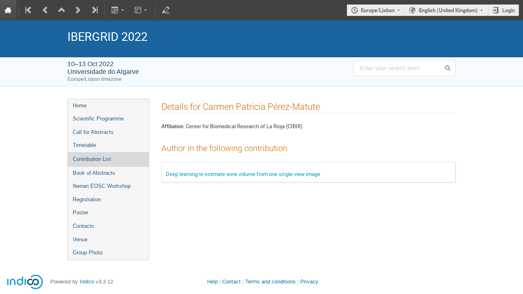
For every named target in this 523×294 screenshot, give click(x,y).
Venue (80, 239)
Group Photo (88, 252)
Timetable (84, 145)
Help (212, 281)
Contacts (83, 226)
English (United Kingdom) (448, 10)
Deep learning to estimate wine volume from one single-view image (243, 174)
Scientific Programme (98, 119)
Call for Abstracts (93, 132)
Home (80, 105)
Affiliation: (173, 126)
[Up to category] (62, 10)
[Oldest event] (29, 10)
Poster (80, 212)
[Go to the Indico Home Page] (8, 10)
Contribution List (92, 159)
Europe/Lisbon (378, 10)
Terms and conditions (270, 281)
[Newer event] (78, 10)
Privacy (309, 281)
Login (508, 10)
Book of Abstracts (94, 173)
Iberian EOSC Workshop (102, 186)
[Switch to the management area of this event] (166, 10)
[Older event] (45, 10)
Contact (231, 281)
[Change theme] (141, 10)
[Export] (118, 10)
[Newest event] (94, 10)
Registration (87, 199)
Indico (87, 281)
